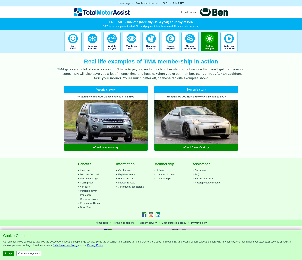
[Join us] (73, 52)
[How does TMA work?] (151, 52)
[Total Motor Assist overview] (92, 52)
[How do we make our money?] (170, 52)
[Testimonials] (190, 52)
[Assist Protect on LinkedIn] (158, 215)
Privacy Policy (95, 245)
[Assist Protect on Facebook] (144, 215)
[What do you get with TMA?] (112, 52)
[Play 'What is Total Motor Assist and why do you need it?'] (229, 52)
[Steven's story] (196, 84)
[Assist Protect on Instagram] (151, 215)
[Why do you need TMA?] (131, 52)
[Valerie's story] (106, 84)
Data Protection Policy (65, 245)
